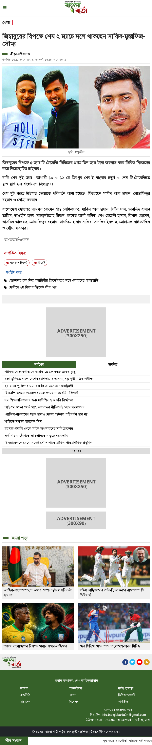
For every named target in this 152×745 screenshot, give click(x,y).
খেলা (72, 695)
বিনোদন (74, 702)
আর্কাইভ (123, 702)
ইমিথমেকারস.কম (109, 732)
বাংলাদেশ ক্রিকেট (18, 262)
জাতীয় (24, 688)
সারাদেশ (25, 702)
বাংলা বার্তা (51, 732)
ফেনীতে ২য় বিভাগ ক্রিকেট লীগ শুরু (32, 287)
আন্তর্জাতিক (75, 688)
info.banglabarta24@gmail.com (124, 715)
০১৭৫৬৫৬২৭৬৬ (122, 710)
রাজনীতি (25, 695)
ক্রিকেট (41, 262)
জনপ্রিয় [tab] (113, 364)
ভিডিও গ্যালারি (126, 695)
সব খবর (76, 451)
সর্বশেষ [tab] (39, 364)
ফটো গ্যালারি (125, 688)
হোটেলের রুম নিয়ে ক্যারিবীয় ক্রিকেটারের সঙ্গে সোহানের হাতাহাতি (53, 280)
